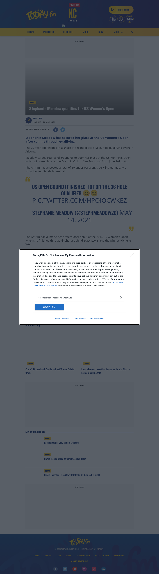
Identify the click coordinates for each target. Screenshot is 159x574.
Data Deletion (62, 318)
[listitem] (79, 297)
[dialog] (79, 287)
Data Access (79, 318)
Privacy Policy (97, 318)
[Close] (133, 255)
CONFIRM (49, 307)
